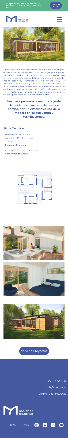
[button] (59, 19)
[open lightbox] (34, 44)
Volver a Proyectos (34, 351)
